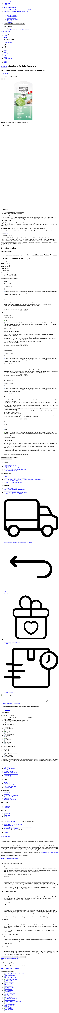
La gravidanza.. (7, 466)
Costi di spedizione (11, 18)
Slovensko (12, 1000)
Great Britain (15, 979)
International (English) (21, 973)
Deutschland (14, 978)
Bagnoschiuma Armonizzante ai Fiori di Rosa (15, 478)
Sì (21, 309)
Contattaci (9, 20)
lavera (4, 66)
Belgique (12, 1005)
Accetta (3, 855)
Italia (9, 976)
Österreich (12, 975)
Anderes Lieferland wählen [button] (7, 971)
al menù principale (8, 2)
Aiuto (5, 14)
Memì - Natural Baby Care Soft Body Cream (15, 489)
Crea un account (8, 42)
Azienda (6, 832)
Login (5, 37)
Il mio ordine (7, 767)
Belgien (11, 1009)
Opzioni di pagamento (12, 19)
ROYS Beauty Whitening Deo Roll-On (13, 493)
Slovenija (12, 982)
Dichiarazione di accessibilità (11, 828)
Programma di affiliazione (10, 799)
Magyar (11, 990)
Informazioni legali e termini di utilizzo (13, 824)
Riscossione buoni (8, 787)
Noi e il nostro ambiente (9, 797)
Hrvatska (12, 987)
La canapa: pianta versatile (10, 465)
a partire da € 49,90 (18, 10)
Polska (10, 989)
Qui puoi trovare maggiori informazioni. (10, 703)
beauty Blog (7, 792)
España (10, 980)
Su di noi (6, 805)
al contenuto (7, 3)
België (10, 1007)
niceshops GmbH (11, 821)
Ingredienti (6, 794)
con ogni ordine (16, 11)
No (25, 309)
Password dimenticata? (9, 784)
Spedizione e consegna (9, 768)
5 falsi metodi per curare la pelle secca (13, 468)
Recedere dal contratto (6, 836)
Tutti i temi (9, 22)
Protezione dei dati (8, 825)
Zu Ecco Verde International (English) (10, 968)
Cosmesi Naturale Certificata (11, 795)
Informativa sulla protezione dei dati (49, 852)
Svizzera (11, 997)
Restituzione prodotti (12, 16)
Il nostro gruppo (7, 806)
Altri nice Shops (8, 833)
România (12, 984)
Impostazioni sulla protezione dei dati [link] (13, 829)
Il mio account (7, 776)
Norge (9, 1011)
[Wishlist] (5, 44)
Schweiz (11, 994)
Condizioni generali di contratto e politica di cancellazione (18, 827)
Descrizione (5, 209)
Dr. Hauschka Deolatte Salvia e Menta (13, 482)
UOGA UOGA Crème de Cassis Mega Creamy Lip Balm (18, 492)
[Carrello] (31, 46)
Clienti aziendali (8, 775)
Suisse (9, 995)
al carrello (6, 4)
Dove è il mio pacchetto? (10, 786)
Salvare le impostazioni (6, 957)
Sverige (11, 986)
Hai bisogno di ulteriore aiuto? (11, 774)
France (10, 983)
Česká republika (17, 1001)
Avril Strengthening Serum (10, 488)
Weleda (5, 476)
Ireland (10, 1002)
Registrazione (7, 783)
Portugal (11, 1008)
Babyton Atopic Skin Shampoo (11, 491)
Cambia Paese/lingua (17, 819)
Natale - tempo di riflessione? (11, 470)
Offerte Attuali (7, 798)
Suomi (10, 991)
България (12, 993)
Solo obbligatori (9, 855)
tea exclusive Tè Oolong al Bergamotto (13, 480)
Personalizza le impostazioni (21, 855)
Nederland (12, 1004)
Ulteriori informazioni (7, 235)
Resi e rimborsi (7, 769)
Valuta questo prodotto (6, 251)
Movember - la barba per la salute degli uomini (15, 469)
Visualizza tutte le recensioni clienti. (9, 278)
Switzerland (14, 998)
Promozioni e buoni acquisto (11, 772)
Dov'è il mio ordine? (12, 15)
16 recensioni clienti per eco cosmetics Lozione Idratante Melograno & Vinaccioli (23, 479)
